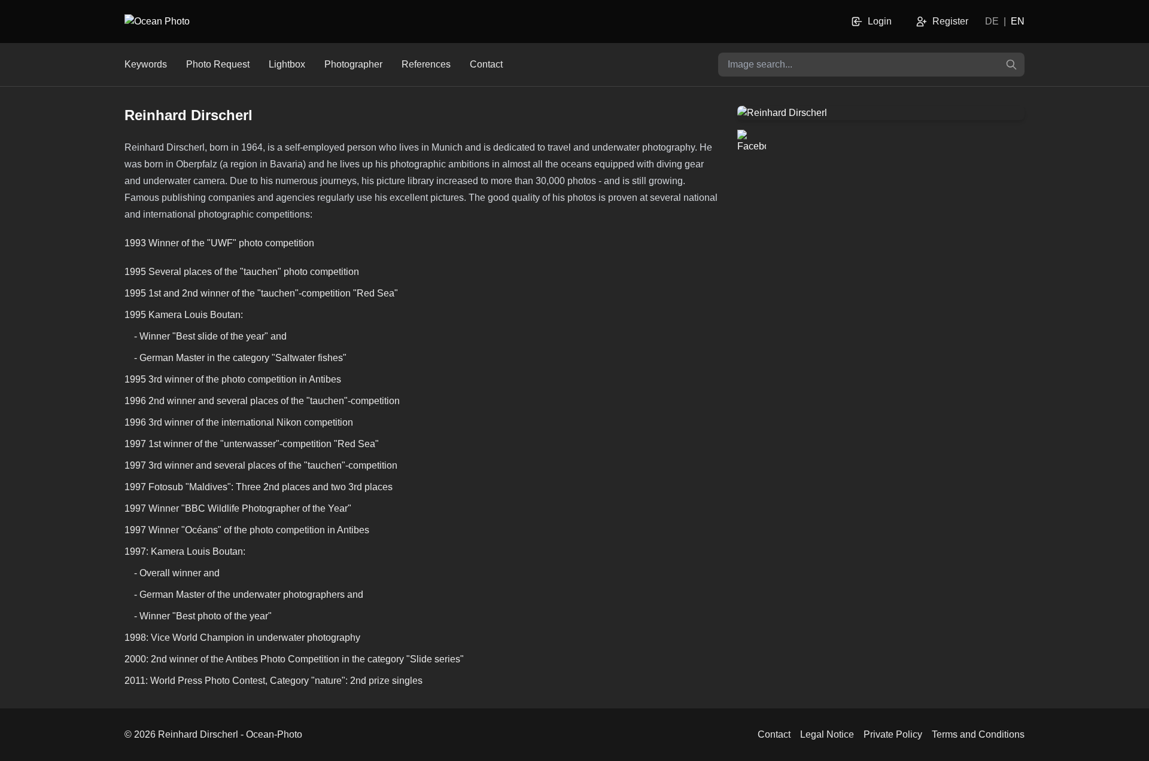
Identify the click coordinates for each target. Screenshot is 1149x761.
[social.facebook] (751, 144)
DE (992, 21)
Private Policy (893, 734)
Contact (486, 64)
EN (1018, 21)
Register (950, 21)
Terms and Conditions (978, 734)
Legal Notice (827, 734)
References (426, 64)
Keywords (145, 64)
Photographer (353, 64)
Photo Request (218, 64)
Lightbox (287, 64)
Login (880, 21)
